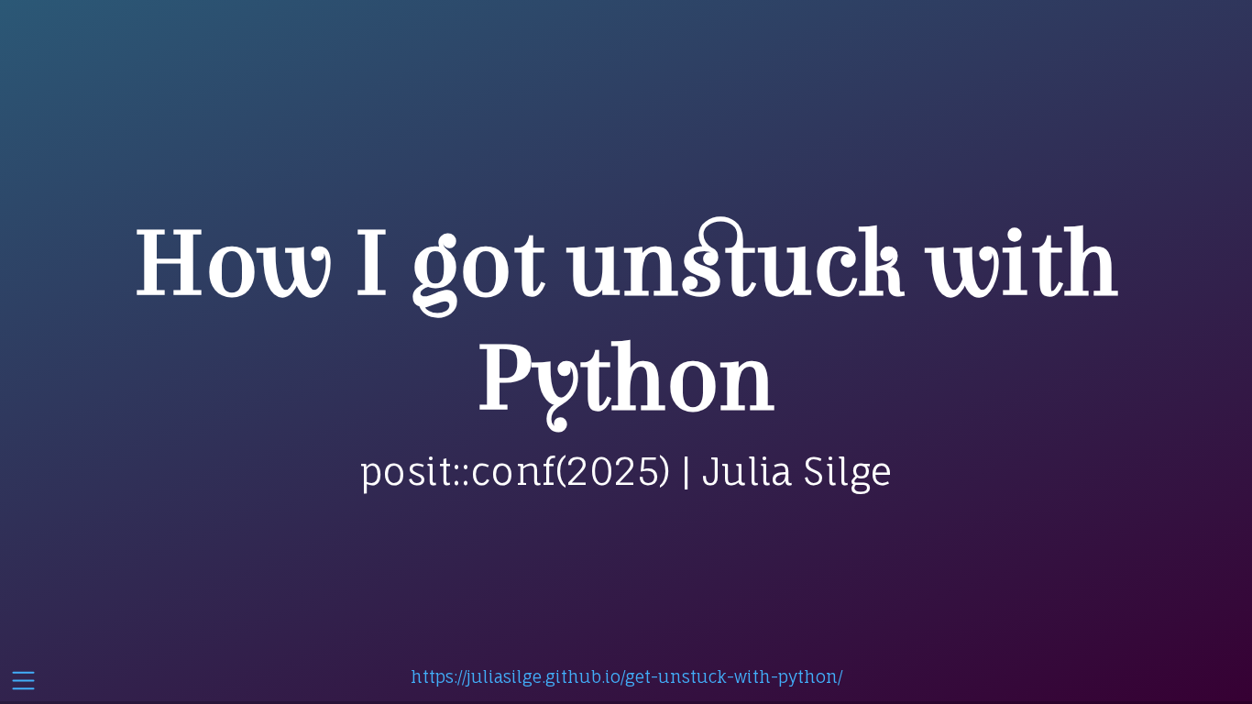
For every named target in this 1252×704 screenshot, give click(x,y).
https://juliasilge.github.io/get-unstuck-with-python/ (626, 676)
